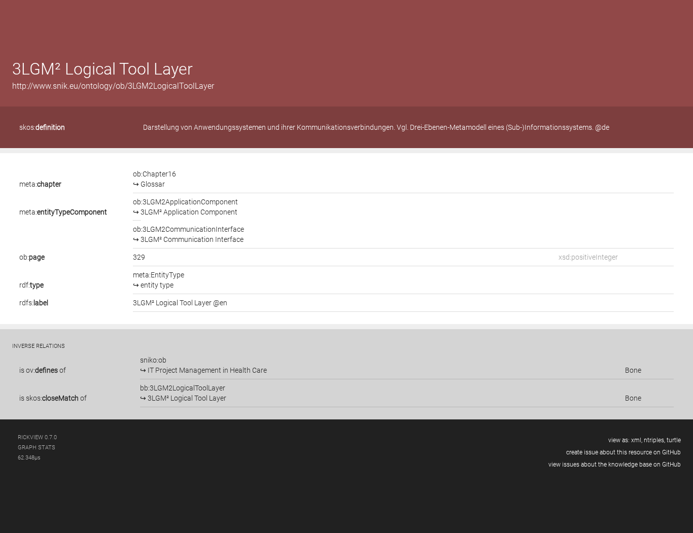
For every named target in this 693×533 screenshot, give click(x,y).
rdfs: (33, 303)
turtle (674, 440)
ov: (42, 370)
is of (42, 370)
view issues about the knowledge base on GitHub (614, 464)
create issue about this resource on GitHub (623, 452)
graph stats (36, 447)
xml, (636, 440)
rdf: (31, 285)
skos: (42, 127)
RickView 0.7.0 (37, 437)
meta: (40, 184)
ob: (32, 257)
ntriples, (654, 440)
